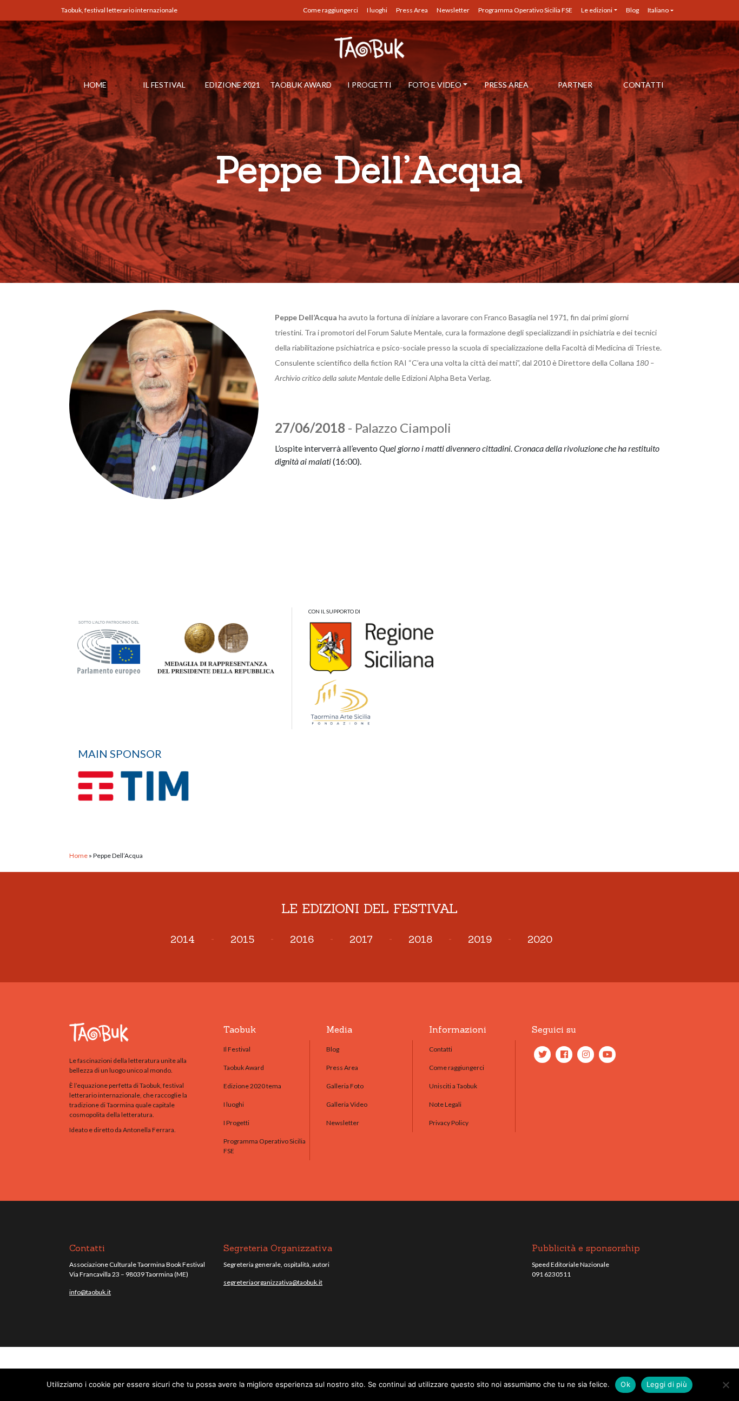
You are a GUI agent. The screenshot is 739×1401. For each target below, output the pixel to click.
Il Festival (164, 84)
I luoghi (377, 10)
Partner (575, 84)
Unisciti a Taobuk (453, 1086)
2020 (539, 939)
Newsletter (453, 10)
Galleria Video (346, 1104)
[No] (725, 1384)
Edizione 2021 (232, 84)
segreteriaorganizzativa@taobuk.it (272, 1282)
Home (95, 84)
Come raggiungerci (330, 10)
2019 (480, 939)
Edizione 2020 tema (252, 1086)
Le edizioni (596, 10)
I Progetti (369, 84)
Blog (632, 10)
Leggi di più (666, 1384)
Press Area (412, 10)
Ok (625, 1384)
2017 (361, 939)
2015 (242, 939)
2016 (302, 939)
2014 (182, 939)
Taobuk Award (301, 84)
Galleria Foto (345, 1086)
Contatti (643, 84)
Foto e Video (434, 84)
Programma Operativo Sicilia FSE (525, 10)
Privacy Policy (449, 1123)
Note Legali (445, 1104)
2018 (420, 939)
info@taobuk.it (90, 1292)
